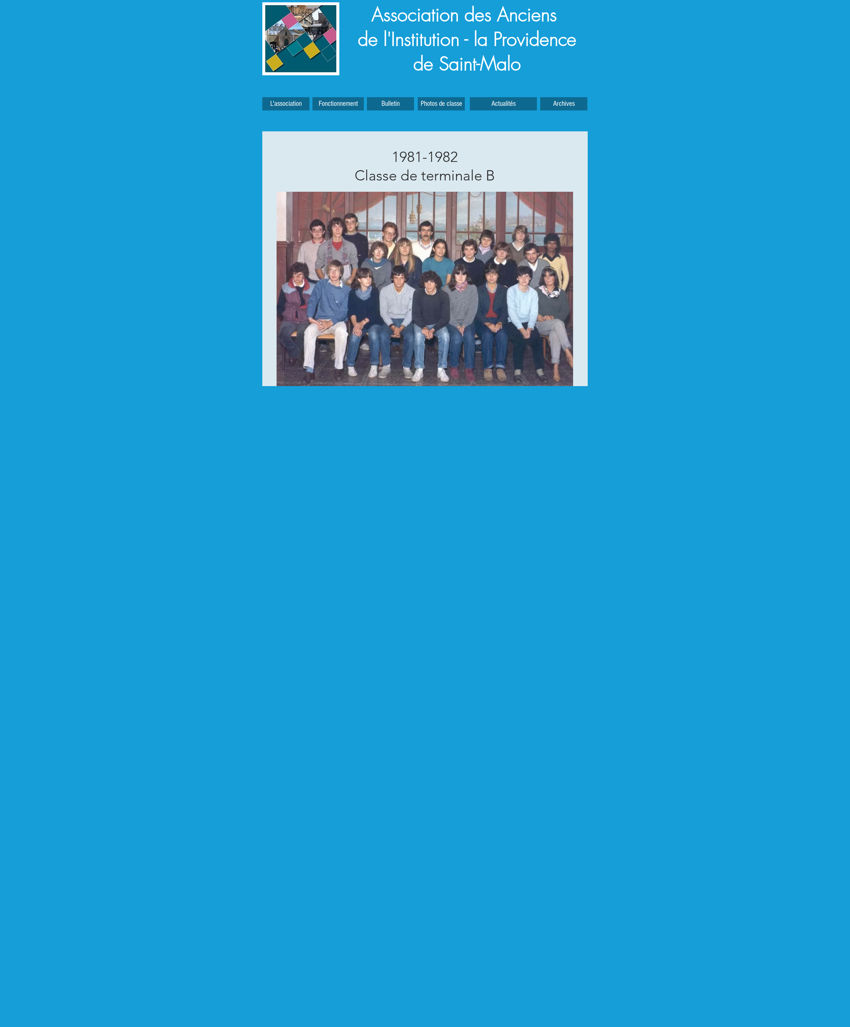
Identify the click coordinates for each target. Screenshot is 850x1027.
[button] (563, 103)
